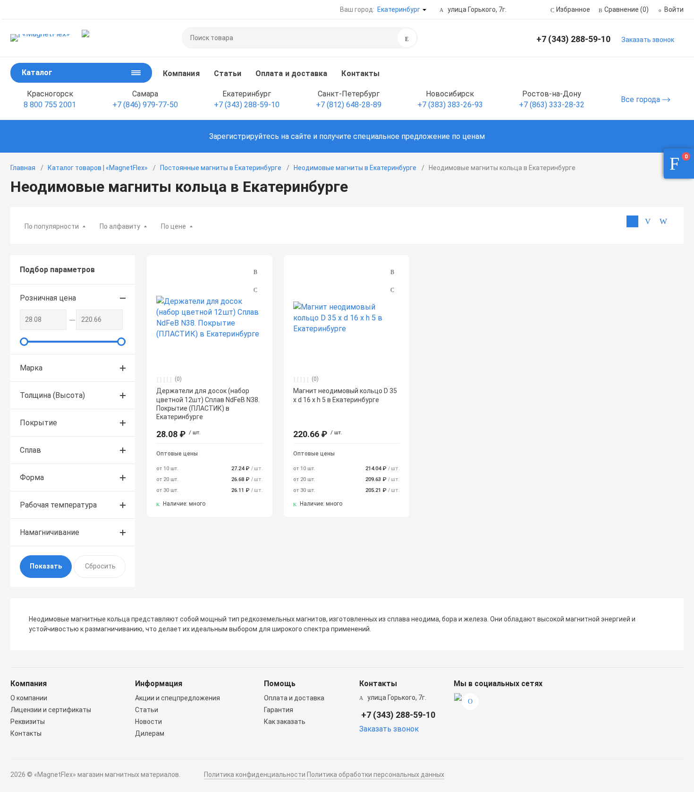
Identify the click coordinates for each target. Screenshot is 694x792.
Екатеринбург (398, 9)
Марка (31, 367)
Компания (181, 73)
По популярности (52, 226)
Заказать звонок (647, 39)
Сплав (30, 450)
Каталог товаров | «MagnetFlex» (98, 168)
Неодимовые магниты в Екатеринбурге (355, 168)
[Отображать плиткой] (632, 221)
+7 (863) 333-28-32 (551, 104)
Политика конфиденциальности (254, 774)
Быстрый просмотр (209, 317)
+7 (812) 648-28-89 (348, 104)
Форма (32, 477)
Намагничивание (49, 532)
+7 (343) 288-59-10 (573, 39)
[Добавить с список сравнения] (255, 272)
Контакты (360, 73)
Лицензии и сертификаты (50, 710)
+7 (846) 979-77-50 (145, 104)
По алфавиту (120, 226)
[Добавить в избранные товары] (255, 289)
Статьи (227, 73)
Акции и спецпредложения (177, 698)
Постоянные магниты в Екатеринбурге (220, 168)
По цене (173, 226)
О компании (28, 698)
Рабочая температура (58, 504)
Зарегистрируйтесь (244, 136)
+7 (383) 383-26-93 (450, 104)
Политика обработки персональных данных (375, 774)
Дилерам (149, 733)
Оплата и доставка (291, 73)
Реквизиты (27, 721)
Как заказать (284, 721)
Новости (148, 721)
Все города (641, 99)
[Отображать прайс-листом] (663, 221)
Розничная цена (48, 297)
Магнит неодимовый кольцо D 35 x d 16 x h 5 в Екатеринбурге (345, 395)
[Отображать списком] (648, 221)
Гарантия (278, 710)
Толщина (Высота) (52, 395)
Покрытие (38, 422)
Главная (22, 168)
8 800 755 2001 (50, 104)
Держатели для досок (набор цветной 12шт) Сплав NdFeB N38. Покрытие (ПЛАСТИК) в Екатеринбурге (208, 404)
